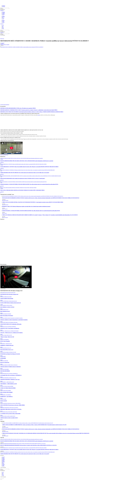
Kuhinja (3, 22)
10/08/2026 (2, 162)
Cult (2, 27)
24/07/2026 (2, 174)
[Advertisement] (22, 2)
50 (0, 186)
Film (2, 17)
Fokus (3, 28)
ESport (3, 18)
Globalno (3, 12)
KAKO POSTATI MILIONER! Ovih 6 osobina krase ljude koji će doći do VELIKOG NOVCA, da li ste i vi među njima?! (22, 178)
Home (1, 38)
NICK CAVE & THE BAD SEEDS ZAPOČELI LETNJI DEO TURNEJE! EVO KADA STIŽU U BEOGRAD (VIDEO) (22, 190)
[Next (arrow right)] (1, 479)
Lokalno (3, 13)
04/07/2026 (2, 180)
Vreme (3, 21)
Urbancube (1, 10)
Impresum (3, 6)
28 (0, 169)
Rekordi (3, 14)
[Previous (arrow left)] (0, 479)
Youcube (3, 20)
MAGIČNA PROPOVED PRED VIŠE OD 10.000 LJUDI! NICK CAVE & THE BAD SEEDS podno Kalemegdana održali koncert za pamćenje (26, 160)
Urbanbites (7, 44)
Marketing (3, 5)
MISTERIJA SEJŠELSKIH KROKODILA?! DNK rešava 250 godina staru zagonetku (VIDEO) (18, 108)
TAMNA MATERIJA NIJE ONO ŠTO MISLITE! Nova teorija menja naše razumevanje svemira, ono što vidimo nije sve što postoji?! (24, 172)
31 (0, 192)
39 (0, 163)
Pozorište (3, 16)
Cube (3, 25)
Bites (3, 473)
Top (2, 26)
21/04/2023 (2, 43)
